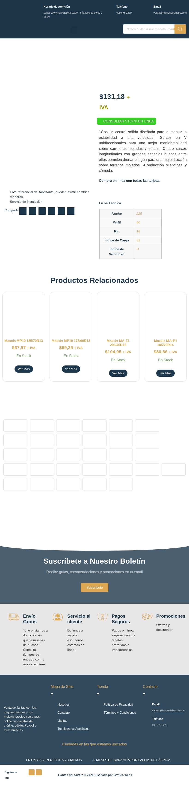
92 (138, 240)
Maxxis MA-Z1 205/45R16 (118, 343)
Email (157, 6)
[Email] (147, 7)
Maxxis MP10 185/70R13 (23, 341)
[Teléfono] (110, 7)
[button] (74, 30)
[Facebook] (32, 772)
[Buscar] (180, 29)
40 (138, 222)
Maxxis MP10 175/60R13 (71, 341)
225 (139, 213)
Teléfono (121, 6)
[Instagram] (39, 772)
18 (138, 231)
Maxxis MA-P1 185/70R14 (165, 343)
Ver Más (24, 369)
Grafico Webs (123, 775)
